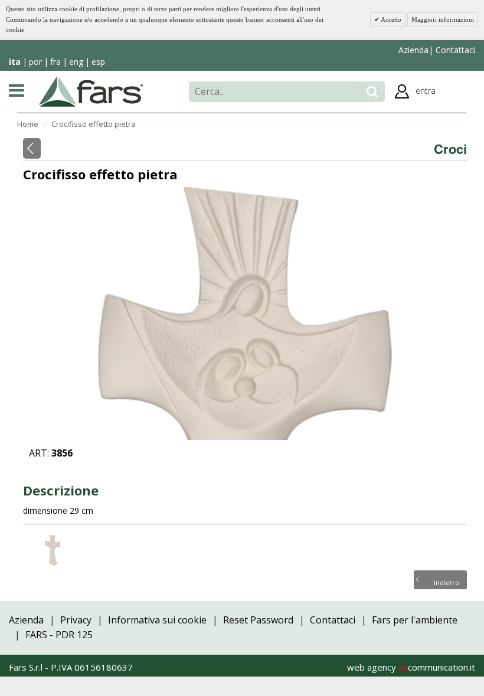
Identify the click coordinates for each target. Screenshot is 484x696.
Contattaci (454, 49)
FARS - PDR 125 (59, 634)
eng (76, 61)
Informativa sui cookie (157, 619)
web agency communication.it (411, 667)
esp (98, 61)
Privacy (75, 619)
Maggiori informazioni (442, 19)
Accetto (390, 19)
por (35, 61)
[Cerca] (372, 91)
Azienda (413, 49)
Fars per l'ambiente (414, 619)
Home (27, 124)
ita (15, 61)
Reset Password (258, 619)
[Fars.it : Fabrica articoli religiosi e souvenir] (91, 90)
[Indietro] (32, 148)
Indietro (446, 581)
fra (55, 61)
